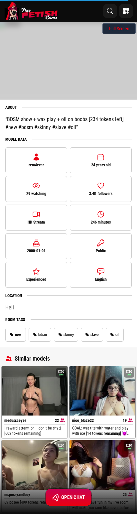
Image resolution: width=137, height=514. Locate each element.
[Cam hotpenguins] (102, 465)
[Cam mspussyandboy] (35, 465)
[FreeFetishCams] (31, 11)
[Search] (110, 11)
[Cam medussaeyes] (35, 391)
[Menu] (126, 11)
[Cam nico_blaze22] (102, 391)
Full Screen (119, 28)
